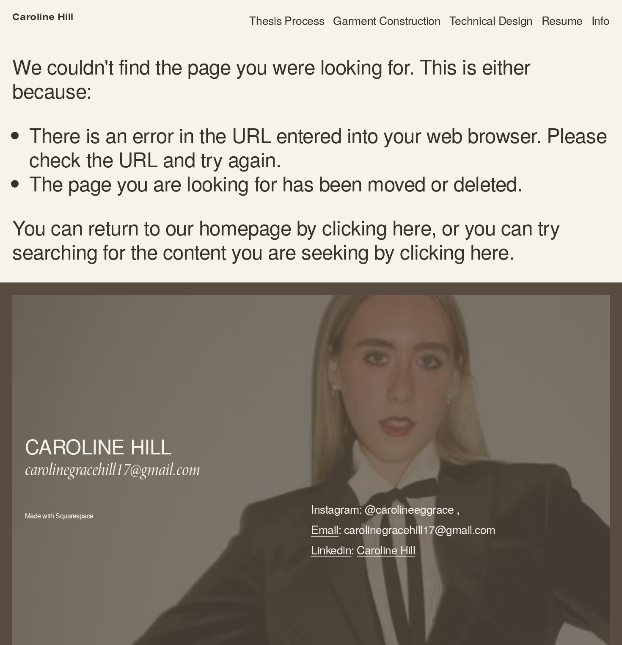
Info (601, 20)
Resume (562, 20)
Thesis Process (286, 20)
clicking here (376, 226)
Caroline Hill (43, 17)
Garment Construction (387, 20)
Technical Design (491, 20)
